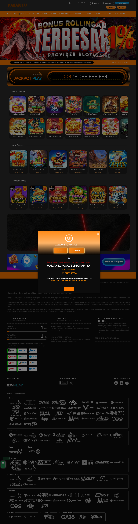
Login (61, 251)
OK (69, 289)
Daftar (76, 251)
